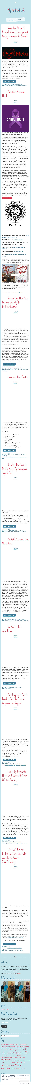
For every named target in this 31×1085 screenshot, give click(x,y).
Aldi (5, 1044)
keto (10, 1053)
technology (24, 85)
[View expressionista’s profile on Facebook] (1, 1009)
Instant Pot (14, 454)
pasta (13, 1055)
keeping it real (6, 1053)
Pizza (15, 1055)
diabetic (10, 457)
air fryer (2, 1044)
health (13, 369)
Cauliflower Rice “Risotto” (18, 377)
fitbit (2, 1049)
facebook (7, 85)
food (10, 369)
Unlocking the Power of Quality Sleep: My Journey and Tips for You (14, 468)
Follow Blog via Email (9, 1014)
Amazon (8, 1044)
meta (15, 85)
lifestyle (11, 950)
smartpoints (6, 1059)
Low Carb (18, 454)
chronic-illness (22, 1046)
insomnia (10, 531)
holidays (20, 843)
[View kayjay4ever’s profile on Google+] (8, 1009)
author (14, 1044)
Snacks (20, 1060)
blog (6, 843)
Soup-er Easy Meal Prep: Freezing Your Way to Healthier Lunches (15, 302)
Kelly (9, 84)
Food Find (8, 1050)
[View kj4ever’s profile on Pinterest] (6, 1009)
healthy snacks (8, 1052)
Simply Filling (11, 1057)
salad (26, 1055)
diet (15, 620)
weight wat (12, 1065)
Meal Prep (19, 368)
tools (23, 530)
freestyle (14, 1050)
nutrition (20, 369)
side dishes (7, 1057)
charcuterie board (8, 1046)
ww (26, 1068)
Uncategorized (19, 84)
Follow (4, 1026)
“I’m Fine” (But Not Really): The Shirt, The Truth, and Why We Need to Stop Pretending (14, 855)
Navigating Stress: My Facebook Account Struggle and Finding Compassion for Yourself (15, 32)
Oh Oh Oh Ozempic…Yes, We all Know (15, 541)
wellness (4, 533)
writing (21, 950)
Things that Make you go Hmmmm (14, 530)
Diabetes (9, 368)
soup (27, 369)
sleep (19, 531)
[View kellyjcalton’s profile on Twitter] (3, 1009)
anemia (6, 765)
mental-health (15, 531)
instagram (11, 85)
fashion (6, 950)
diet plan (7, 369)
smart (24, 1057)
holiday (16, 843)
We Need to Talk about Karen (11, 629)
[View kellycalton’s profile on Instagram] (4, 1009)
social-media (19, 85)
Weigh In (19, 1062)
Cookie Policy (5, 1079)
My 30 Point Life (16, 9)
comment (15, 41)
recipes (24, 369)
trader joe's (10, 1062)
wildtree (17, 1068)
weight (24, 1062)
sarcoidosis (11, 765)
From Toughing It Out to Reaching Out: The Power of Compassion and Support (14, 699)
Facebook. (17, 971)
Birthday (17, 1044)
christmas (9, 843)
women (9, 688)
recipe (23, 457)
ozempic (21, 620)
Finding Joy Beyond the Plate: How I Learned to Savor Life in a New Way (14, 775)
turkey (13, 1062)
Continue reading (9, 81)
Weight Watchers (5, 370)
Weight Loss (23, 531)
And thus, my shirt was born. (14, 937)
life (9, 950)
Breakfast (2, 1046)
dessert (3, 1048)
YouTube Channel (18, 239)
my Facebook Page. (19, 251)
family (13, 843)
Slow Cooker (19, 1057)
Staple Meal (3, 1062)
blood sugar (7, 620)
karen (6, 688)
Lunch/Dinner (14, 368)
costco (27, 1046)
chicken (14, 1046)
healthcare (3, 1052)
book (27, 1044)
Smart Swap (4, 455)
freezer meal (20, 1050)
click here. (19, 973)
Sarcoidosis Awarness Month (13, 94)
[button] (8, 991)
